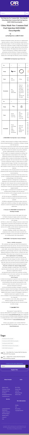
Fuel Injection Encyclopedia (7, 338)
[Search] (27, 13)
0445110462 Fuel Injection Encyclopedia (10, 345)
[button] (14, 7)
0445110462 (7, 58)
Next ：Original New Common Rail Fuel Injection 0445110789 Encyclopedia (14, 357)
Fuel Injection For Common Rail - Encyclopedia (14, 18)
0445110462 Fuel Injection (7, 348)
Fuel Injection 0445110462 (7, 343)
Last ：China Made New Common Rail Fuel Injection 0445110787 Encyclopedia (15, 353)
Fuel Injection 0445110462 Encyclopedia (10, 341)
